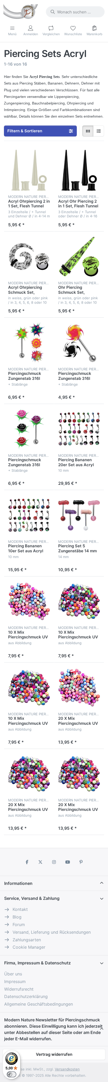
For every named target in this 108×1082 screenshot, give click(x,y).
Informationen (18, 883)
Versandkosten (67, 1069)
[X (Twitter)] (40, 862)
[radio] (87, 130)
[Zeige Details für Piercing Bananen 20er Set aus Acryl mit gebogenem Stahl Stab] (79, 429)
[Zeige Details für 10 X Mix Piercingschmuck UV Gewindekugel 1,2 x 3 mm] (29, 601)
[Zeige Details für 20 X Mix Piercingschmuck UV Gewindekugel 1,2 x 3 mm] (79, 687)
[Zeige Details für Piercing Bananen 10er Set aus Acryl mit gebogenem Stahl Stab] (29, 515)
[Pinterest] (81, 862)
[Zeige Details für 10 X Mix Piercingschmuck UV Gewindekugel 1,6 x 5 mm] (79, 601)
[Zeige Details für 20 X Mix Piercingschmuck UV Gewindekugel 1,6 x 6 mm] (79, 774)
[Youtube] (67, 862)
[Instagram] (54, 862)
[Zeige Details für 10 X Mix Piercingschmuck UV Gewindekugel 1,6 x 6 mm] (29, 687)
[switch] (11, 1074)
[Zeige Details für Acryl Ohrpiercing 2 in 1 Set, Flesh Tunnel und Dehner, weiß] (29, 170)
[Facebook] (27, 862)
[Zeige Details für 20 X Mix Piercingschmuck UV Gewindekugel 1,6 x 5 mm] (29, 774)
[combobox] (75, 11)
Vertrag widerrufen (54, 1054)
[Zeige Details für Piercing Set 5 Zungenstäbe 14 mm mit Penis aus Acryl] (79, 515)
